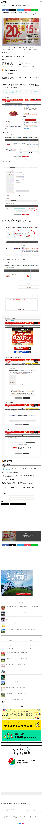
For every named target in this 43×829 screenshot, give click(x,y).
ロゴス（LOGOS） (22, 504)
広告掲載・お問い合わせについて (14, 797)
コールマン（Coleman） (5, 504)
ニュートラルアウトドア (30, 816)
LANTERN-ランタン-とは (4, 797)
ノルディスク (30, 817)
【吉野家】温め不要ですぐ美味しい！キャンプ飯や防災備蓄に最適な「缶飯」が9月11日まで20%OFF (22, 606)
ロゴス (12, 816)
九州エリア (31, 648)
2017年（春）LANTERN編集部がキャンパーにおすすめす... (15, 699)
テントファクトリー (10, 817)
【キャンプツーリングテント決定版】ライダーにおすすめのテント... (17, 681)
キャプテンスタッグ (21, 816)
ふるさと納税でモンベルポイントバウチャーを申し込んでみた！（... (17, 670)
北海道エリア (11, 640)
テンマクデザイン (3, 817)
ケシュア (11, 818)
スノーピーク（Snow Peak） (14, 504)
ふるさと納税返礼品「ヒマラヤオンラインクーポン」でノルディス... (17, 658)
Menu (41, 0)
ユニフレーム (21, 817)
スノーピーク (7, 816)
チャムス (25, 817)
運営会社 (2, 800)
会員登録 (13, 320)
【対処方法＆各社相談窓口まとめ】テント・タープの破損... (15, 687)
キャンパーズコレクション (5, 818)
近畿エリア (11, 645)
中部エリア (31, 643)
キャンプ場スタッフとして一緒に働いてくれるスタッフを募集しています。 (12, 798)
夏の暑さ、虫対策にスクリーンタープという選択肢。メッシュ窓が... (17, 693)
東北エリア (31, 640)
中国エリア (31, 645)
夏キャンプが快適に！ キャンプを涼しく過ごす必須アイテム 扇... (16, 675)
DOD (35, 816)
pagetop (21, 794)
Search (38, 0)
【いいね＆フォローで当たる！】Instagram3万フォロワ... (15, 664)
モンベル (15, 816)
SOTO (16, 817)
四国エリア (11, 648)
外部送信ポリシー (27, 798)
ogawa (39, 816)
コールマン (2, 816)
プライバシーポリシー (35, 798)
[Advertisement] (21, 518)
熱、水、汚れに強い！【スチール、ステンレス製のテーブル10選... (17, 652)
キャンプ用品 (16, 76)
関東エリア (11, 643)
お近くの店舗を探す (7, 469)
